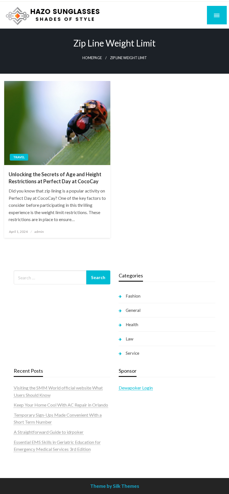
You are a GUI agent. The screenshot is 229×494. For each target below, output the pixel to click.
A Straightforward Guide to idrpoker (49, 432)
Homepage (92, 58)
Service (132, 353)
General (133, 310)
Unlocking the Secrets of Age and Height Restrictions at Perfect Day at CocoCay (55, 177)
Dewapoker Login (136, 387)
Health (132, 324)
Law (129, 338)
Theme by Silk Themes (114, 486)
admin (39, 231)
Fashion (133, 295)
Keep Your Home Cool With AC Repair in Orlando (61, 404)
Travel (19, 157)
